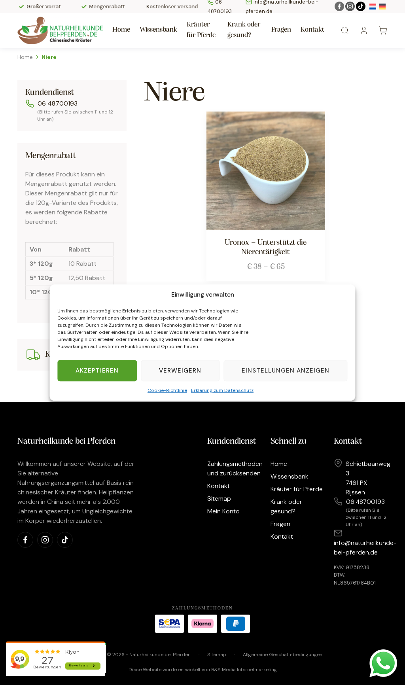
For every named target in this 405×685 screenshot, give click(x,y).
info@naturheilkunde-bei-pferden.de (365, 547)
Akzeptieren (97, 371)
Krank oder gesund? (243, 30)
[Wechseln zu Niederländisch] (372, 6)
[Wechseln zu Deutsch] (382, 6)
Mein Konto (223, 511)
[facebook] (339, 6)
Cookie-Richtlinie (167, 390)
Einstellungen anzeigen (285, 371)
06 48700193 (57, 103)
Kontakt (312, 30)
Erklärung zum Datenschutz (222, 390)
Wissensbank (158, 30)
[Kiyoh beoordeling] (55, 660)
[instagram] (350, 6)
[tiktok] (360, 6)
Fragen (281, 30)
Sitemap (219, 498)
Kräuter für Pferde (201, 30)
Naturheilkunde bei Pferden (160, 654)
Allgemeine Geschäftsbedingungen (282, 654)
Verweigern (180, 371)
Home (121, 30)
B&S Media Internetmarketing (244, 669)
